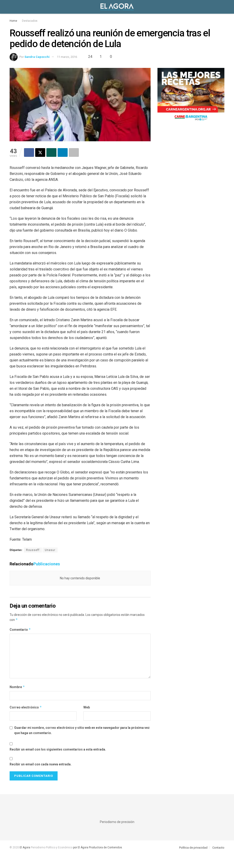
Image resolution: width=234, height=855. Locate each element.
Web (86, 707)
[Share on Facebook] (29, 152)
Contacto (218, 847)
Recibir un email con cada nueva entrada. (41, 764)
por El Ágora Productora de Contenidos (97, 847)
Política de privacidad (193, 847)
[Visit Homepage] (117, 6)
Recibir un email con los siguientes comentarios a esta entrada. (58, 749)
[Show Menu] (11, 7)
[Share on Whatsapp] (51, 152)
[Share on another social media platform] (74, 152)
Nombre (17, 687)
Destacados (29, 20)
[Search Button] (222, 7)
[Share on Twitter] (40, 152)
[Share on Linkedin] (63, 152)
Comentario (20, 629)
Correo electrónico (26, 707)
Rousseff (33, 550)
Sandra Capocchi (37, 57)
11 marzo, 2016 (67, 57)
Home (13, 20)
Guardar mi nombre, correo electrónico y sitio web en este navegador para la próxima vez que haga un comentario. (82, 730)
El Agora (25, 847)
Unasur (50, 550)
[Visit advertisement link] (190, 96)
